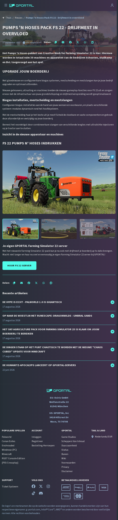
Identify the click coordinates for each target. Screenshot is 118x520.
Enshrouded (8, 445)
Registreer (37, 441)
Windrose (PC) (9, 450)
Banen (64, 454)
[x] (41, 487)
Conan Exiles (8, 441)
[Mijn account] (112, 6)
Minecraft (7, 454)
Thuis (8, 17)
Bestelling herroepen (43, 445)
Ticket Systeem (10, 486)
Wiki (63, 458)
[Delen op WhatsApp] (85, 42)
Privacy (65, 467)
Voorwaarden (68, 462)
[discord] (41, 494)
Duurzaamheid (69, 445)
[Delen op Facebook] (70, 42)
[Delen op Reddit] (92, 42)
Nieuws (18, 17)
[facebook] (33, 487)
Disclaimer (67, 471)
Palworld (6, 437)
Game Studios (68, 437)
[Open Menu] (5, 6)
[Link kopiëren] (56, 42)
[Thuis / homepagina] (21, 5)
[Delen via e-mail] (63, 42)
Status (64, 450)
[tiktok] (33, 494)
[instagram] (48, 487)
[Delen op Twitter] (78, 42)
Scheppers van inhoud (73, 441)
